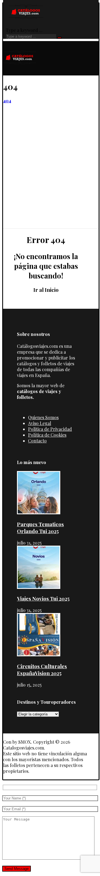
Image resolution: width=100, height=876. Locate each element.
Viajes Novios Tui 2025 (43, 598)
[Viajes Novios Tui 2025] (38, 587)
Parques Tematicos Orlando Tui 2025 (40, 528)
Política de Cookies (47, 435)
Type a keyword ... (24, 30)
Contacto (37, 441)
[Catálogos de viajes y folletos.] (19, 72)
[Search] (59, 38)
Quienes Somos (43, 417)
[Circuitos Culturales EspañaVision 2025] (38, 654)
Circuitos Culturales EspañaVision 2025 (42, 670)
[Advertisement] (50, 176)
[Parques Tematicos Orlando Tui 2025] (38, 512)
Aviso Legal (39, 423)
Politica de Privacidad (50, 429)
